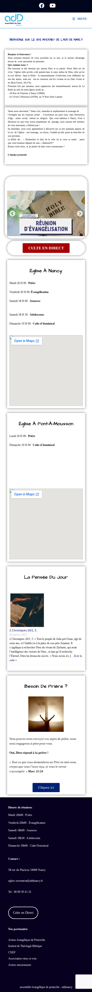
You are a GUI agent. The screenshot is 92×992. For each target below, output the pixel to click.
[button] (12, 213)
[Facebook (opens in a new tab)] (41, 5)
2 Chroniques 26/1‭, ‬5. (23, 630)
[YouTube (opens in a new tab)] (51, 5)
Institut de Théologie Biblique (25, 946)
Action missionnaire (19, 965)
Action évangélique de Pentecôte (26, 940)
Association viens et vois (22, 958)
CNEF (12, 952)
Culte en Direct (23, 912)
